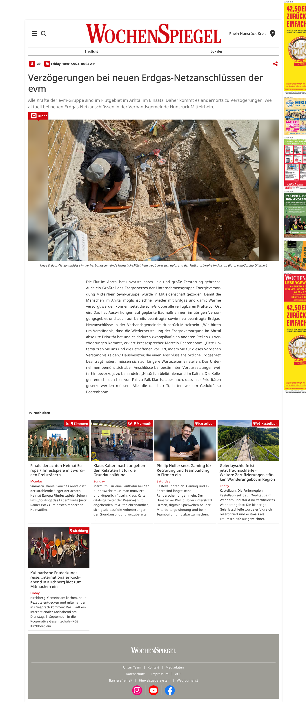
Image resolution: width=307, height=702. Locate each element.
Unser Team (132, 667)
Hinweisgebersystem (154, 680)
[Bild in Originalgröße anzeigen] (153, 190)
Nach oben (41, 413)
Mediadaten (175, 667)
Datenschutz (135, 674)
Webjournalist (187, 680)
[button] (34, 33)
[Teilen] (275, 64)
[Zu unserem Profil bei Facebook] (170, 690)
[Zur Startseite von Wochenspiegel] (153, 33)
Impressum (160, 674)
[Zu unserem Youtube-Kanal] (153, 690)
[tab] (38, 116)
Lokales (216, 51)
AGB (178, 674)
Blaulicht (91, 51)
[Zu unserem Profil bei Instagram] (137, 690)
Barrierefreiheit (120, 680)
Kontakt (153, 667)
